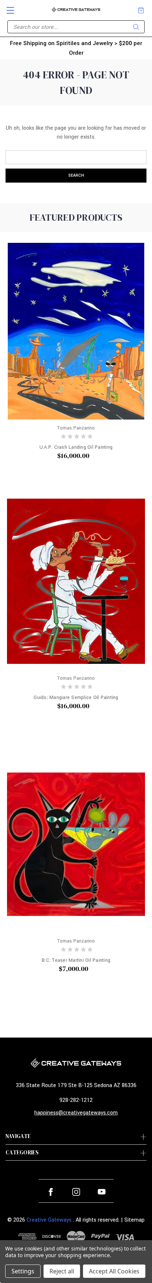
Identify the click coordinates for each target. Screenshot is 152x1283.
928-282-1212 (76, 1100)
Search (136, 27)
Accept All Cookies (114, 1271)
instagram (76, 1192)
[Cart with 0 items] (141, 10)
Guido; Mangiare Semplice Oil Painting (76, 697)
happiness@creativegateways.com (76, 1113)
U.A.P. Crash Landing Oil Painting (76, 447)
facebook (51, 1192)
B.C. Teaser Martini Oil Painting (76, 960)
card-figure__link (76, 331)
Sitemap (134, 1220)
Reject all (61, 1271)
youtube (102, 1192)
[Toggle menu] (7, 7)
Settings (22, 1271)
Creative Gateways (49, 1220)
